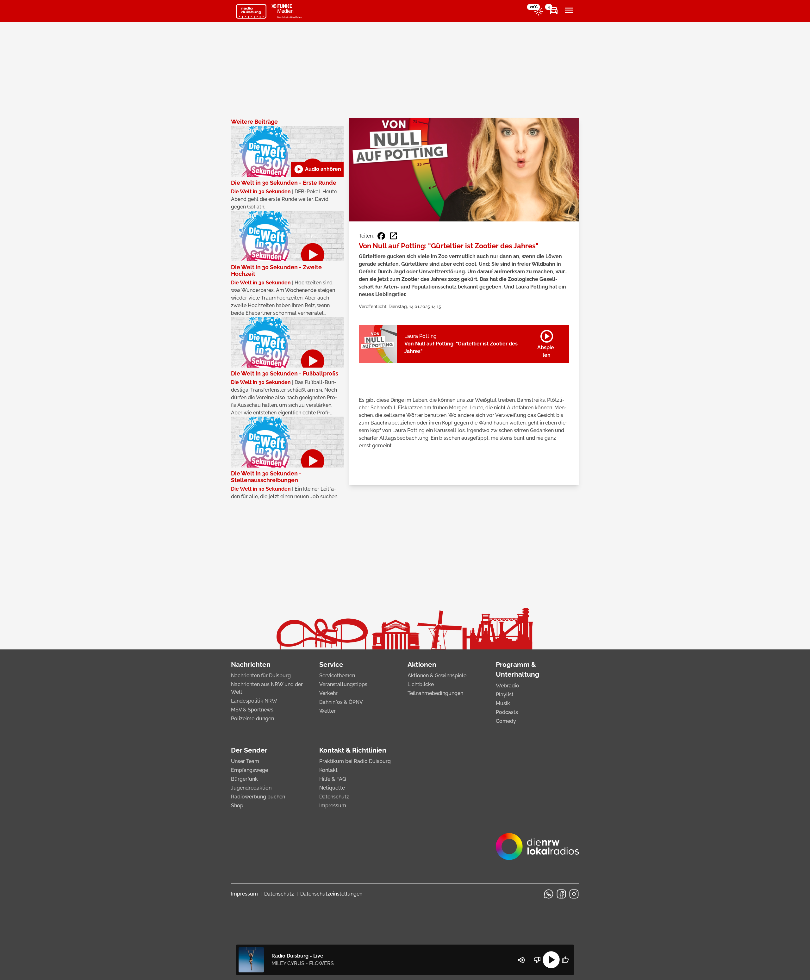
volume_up (521, 960)
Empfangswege (249, 770)
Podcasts (507, 712)
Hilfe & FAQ (332, 779)
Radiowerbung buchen (258, 797)
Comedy (506, 721)
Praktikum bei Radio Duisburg (355, 761)
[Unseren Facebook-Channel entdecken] (561, 894)
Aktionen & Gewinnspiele (437, 676)
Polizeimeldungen (252, 719)
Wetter (327, 711)
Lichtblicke (421, 684)
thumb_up (565, 960)
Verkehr (328, 693)
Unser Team (245, 761)
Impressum (332, 806)
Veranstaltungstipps (343, 684)
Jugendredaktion (251, 788)
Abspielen (546, 342)
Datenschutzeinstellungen (331, 894)
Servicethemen (337, 676)
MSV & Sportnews (252, 710)
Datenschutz (334, 797)
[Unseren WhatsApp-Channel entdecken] (549, 894)
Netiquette (332, 788)
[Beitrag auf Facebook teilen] (381, 236)
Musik (503, 703)
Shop (237, 806)
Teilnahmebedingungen (435, 693)
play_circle (551, 960)
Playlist (505, 695)
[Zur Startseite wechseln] (251, 11)
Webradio (507, 686)
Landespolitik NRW (254, 701)
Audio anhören (317, 169)
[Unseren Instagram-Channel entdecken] (574, 894)
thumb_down (537, 960)
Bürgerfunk (244, 779)
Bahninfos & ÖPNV (341, 702)
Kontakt (328, 770)
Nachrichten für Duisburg (261, 676)
